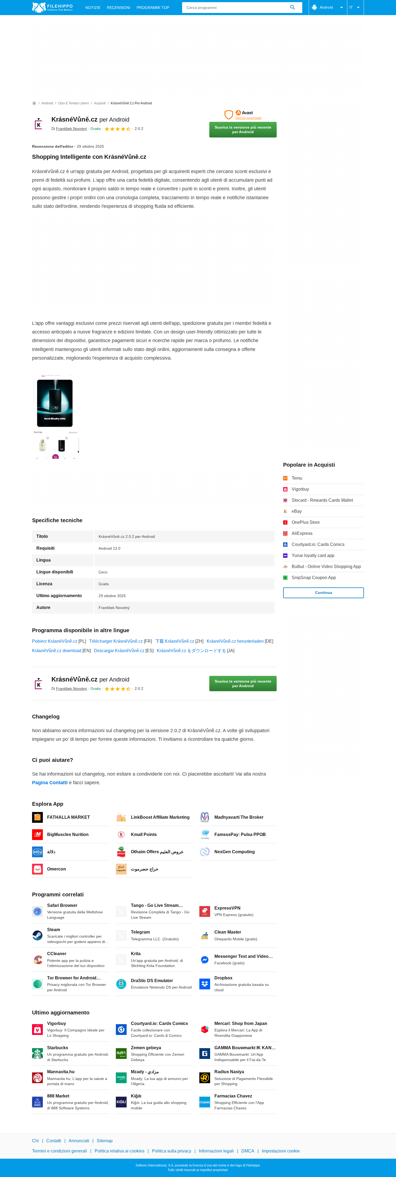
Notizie (92, 7)
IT (351, 7)
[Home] (34, 103)
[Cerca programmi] (292, 7)
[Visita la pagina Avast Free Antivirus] (243, 115)
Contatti (53, 1140)
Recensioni (118, 7)
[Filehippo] (52, 7)
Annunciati (79, 1140)
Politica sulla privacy (171, 1151)
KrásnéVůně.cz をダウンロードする (191, 650)
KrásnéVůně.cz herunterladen (235, 641)
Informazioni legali (216, 1151)
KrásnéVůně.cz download (56, 650)
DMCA (247, 1151)
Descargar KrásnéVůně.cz (119, 650)
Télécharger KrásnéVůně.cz (116, 641)
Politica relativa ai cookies (119, 1151)
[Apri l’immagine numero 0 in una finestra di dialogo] (55, 417)
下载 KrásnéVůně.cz (174, 641)
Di (69, 128)
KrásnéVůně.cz (90, 119)
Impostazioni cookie (281, 1151)
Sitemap (105, 1140)
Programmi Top (153, 7)
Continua (323, 592)
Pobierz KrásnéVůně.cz (54, 641)
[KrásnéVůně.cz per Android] (38, 123)
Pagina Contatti (50, 782)
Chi (35, 1140)
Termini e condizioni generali (59, 1151)
